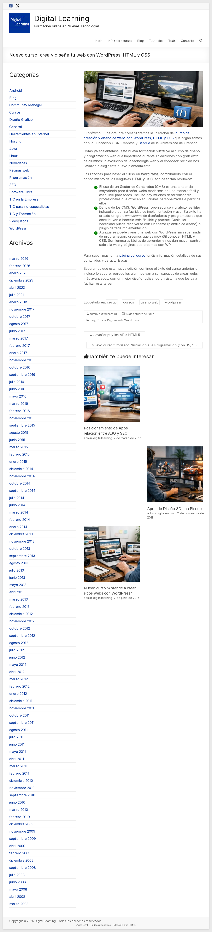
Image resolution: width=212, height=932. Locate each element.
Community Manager (25, 105)
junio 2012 (17, 657)
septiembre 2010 (22, 795)
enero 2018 (18, 302)
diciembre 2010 (21, 780)
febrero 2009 (19, 853)
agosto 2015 (18, 432)
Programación (20, 177)
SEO (12, 185)
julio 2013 (16, 570)
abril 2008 (17, 897)
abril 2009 (17, 846)
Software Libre (21, 192)
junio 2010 (17, 802)
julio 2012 (16, 650)
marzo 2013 (18, 599)
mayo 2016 (17, 396)
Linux (13, 156)
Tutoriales (156, 40)
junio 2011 (17, 744)
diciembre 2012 (21, 614)
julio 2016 (16, 382)
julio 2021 (16, 295)
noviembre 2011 (21, 708)
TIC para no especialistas (29, 206)
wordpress (173, 302)
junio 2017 (17, 331)
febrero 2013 (19, 606)
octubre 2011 (19, 715)
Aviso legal (82, 924)
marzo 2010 (18, 809)
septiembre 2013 (22, 556)
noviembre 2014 (22, 476)
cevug (112, 302)
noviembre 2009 (22, 831)
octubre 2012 (19, 628)
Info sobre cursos (120, 40)
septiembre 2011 (22, 722)
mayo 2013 (17, 585)
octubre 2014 (19, 483)
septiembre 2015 (22, 425)
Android (15, 90)
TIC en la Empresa (24, 199)
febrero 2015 (19, 454)
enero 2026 (18, 273)
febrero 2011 (19, 773)
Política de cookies (101, 924)
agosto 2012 (18, 643)
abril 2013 (16, 592)
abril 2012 (16, 672)
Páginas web (115, 320)
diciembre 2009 (21, 824)
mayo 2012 (17, 664)
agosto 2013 (18, 563)
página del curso (132, 255)
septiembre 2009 (22, 839)
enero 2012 (18, 693)
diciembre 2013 (21, 534)
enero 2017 (18, 353)
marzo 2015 (18, 447)
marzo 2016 (18, 403)
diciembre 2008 (21, 860)
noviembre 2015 (21, 418)
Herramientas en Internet (29, 134)
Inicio (98, 40)
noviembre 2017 (22, 309)
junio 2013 (17, 577)
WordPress (131, 320)
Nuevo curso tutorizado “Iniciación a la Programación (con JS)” (144, 345)
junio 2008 (17, 882)
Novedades (18, 163)
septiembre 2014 (22, 490)
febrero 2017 (19, 345)
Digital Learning (61, 18)
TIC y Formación (22, 214)
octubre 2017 (19, 316)
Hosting (15, 141)
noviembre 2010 (22, 788)
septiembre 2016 (22, 374)
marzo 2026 (18, 258)
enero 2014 (18, 527)
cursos (128, 302)
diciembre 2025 (21, 280)
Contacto (187, 40)
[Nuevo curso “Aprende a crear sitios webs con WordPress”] (112, 528)
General (15, 127)
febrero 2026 (19, 266)
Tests (172, 40)
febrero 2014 (19, 519)
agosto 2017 (18, 324)
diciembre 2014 (21, 469)
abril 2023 (17, 287)
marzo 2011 (18, 766)
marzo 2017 (18, 338)
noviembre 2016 (22, 360)
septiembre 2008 (22, 868)
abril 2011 (16, 759)
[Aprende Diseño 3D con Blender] (175, 448)
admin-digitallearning (103, 314)
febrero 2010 (19, 817)
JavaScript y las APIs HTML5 (114, 335)
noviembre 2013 (21, 541)
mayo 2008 (18, 889)
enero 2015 (18, 461)
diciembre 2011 (20, 701)
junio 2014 (17, 505)
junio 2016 (17, 389)
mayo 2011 (17, 751)
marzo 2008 (19, 904)
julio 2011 (16, 737)
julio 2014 (16, 498)
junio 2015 (17, 440)
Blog (140, 40)
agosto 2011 (18, 730)
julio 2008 (17, 875)
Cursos (101, 320)
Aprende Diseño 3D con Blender (175, 508)
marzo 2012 (18, 679)
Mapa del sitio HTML (124, 924)
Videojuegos (18, 221)
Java (13, 148)
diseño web (149, 302)
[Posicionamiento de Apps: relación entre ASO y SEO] (112, 368)
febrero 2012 (19, 686)
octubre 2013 (19, 548)
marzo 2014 (18, 512)
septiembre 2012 (22, 635)
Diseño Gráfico (21, 119)
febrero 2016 (19, 411)
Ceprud (144, 143)
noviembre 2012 (21, 621)
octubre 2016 (19, 367)
